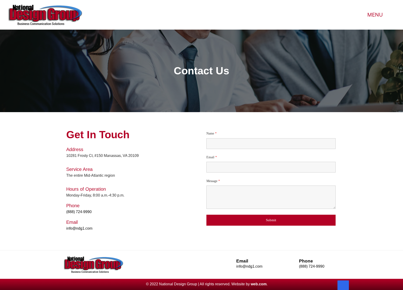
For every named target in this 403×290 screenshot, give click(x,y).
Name (211, 133)
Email (211, 157)
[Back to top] (343, 285)
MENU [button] (375, 15)
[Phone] (293, 265)
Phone (306, 261)
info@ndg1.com (79, 228)
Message (213, 181)
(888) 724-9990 (79, 212)
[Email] (230, 265)
